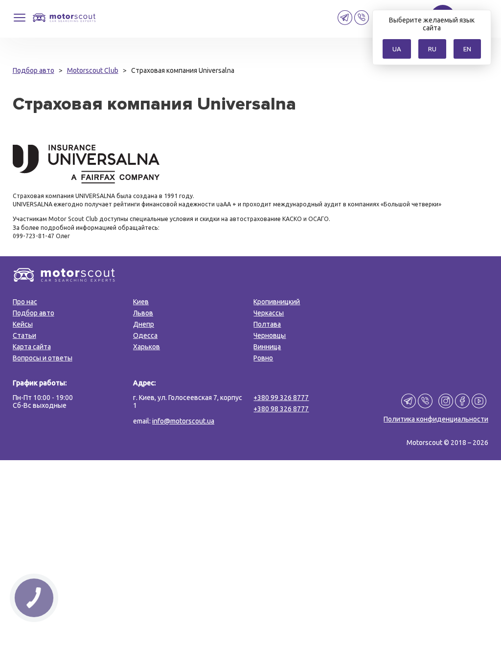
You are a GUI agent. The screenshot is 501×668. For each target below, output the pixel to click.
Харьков (146, 347)
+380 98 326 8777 (281, 409)
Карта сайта (32, 347)
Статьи (24, 335)
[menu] (19, 21)
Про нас (25, 302)
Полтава (267, 324)
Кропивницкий (276, 302)
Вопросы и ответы (42, 358)
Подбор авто (33, 313)
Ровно (263, 358)
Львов (143, 313)
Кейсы (23, 324)
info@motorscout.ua (183, 421)
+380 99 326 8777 (281, 397)
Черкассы (268, 313)
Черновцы (269, 335)
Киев (141, 302)
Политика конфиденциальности (436, 419)
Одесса (145, 335)
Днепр (143, 324)
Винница (267, 347)
